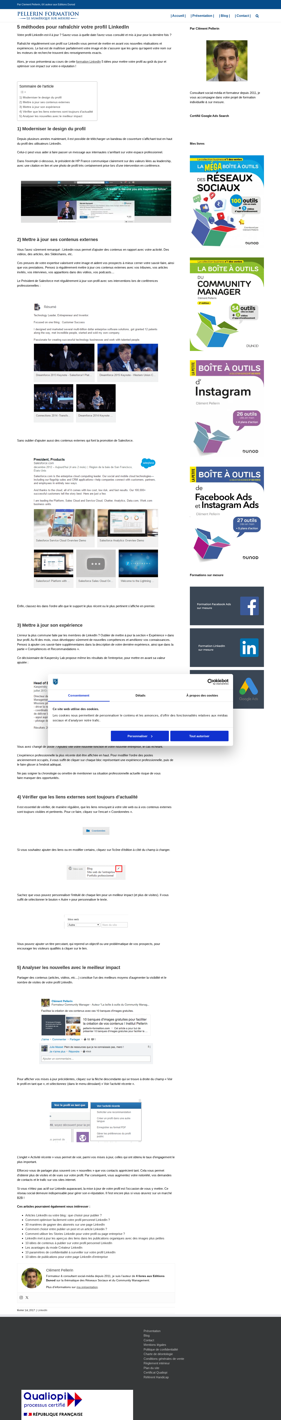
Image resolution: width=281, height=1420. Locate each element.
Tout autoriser (199, 736)
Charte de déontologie (158, 1354)
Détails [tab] (141, 695)
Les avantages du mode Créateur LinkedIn (53, 1247)
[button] (257, 15)
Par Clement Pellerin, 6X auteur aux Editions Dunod (46, 4)
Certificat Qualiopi (155, 1372)
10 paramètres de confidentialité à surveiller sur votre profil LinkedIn (70, 1252)
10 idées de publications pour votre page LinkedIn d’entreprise (66, 1257)
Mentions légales (155, 1344)
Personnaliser (137, 736)
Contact (149, 1340)
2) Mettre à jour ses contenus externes (44, 102)
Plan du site (151, 1368)
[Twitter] (27, 1298)
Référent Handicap (156, 1377)
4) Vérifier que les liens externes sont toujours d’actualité (56, 111)
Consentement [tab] (78, 695)
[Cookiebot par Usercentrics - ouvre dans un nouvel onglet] (211, 682)
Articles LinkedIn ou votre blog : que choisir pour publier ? (63, 1215)
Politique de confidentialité (161, 1349)
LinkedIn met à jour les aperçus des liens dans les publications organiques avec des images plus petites (94, 1238)
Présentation (152, 1331)
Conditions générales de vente (164, 1358)
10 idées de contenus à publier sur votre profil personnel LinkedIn (68, 1243)
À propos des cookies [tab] (202, 695)
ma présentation (87, 1287)
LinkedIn (42, 1310)
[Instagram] (21, 1298)
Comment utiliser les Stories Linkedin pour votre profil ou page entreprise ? (75, 1233)
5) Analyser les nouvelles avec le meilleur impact (50, 116)
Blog (147, 1335)
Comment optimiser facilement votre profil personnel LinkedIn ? (67, 1220)
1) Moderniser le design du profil (40, 97)
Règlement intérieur (157, 1363)
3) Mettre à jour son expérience (39, 106)
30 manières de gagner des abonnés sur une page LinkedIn (65, 1224)
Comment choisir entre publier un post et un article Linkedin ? (66, 1229)
